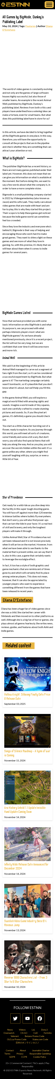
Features (31, 26)
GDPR (12, 1057)
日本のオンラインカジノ (27, 1042)
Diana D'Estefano (17, 600)
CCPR (24, 1057)
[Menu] (49, 4)
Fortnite (48, 1033)
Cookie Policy (39, 1057)
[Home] (15, 4)
